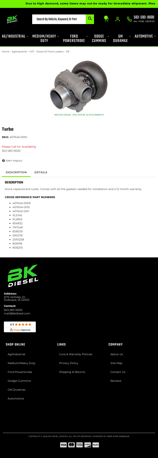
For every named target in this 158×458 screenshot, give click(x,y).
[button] (63, 19)
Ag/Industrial (19, 51)
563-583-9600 (13, 310)
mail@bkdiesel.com (17, 313)
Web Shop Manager (118, 436)
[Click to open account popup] (117, 19)
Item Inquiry (14, 160)
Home (5, 51)
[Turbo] (79, 86)
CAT (31, 51)
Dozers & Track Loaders (50, 51)
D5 (67, 51)
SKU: (5, 137)
